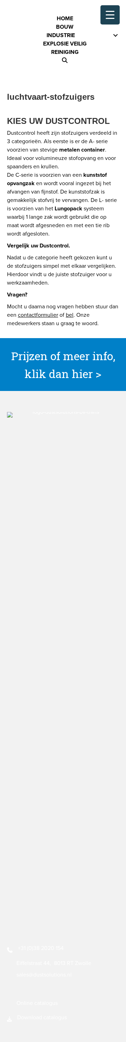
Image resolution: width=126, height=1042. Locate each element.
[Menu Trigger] (110, 15)
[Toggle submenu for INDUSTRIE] (115, 36)
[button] (64, 60)
